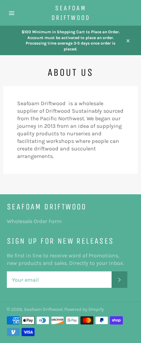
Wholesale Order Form (34, 221)
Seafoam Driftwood (70, 13)
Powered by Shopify (84, 309)
